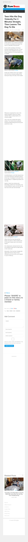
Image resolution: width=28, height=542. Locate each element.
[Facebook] (10, 308)
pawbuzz (7, 29)
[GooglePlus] (13, 308)
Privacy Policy (7, 513)
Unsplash (16, 171)
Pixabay (16, 70)
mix (14, 310)
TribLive (8, 293)
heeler (11, 310)
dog (7, 310)
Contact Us (6, 506)
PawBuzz (17, 520)
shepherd (18, 310)
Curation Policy (7, 509)
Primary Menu (7, 2)
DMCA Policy (6, 511)
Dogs (19, 29)
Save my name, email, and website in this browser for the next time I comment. (13, 342)
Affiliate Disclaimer (7, 504)
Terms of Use (6, 515)
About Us (6, 502)
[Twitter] (12, 308)
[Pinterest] (14, 308)
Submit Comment (9, 345)
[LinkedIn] (15, 308)
